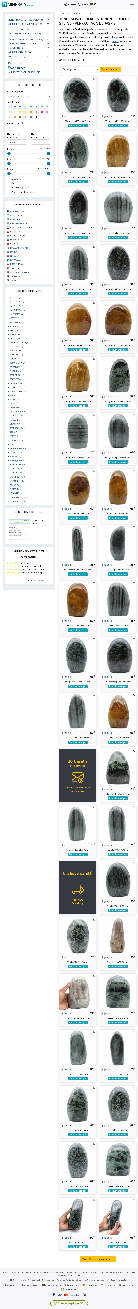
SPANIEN (15, 231)
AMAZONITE (17, 301)
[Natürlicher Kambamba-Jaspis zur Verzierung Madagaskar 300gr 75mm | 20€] (77, 94)
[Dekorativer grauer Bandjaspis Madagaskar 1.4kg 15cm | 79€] (77, 991)
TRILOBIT (15, 485)
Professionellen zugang (112, 1272)
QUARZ (15, 444)
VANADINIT (16, 493)
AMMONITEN (17, 310)
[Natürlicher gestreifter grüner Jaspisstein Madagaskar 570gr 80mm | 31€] (117, 206)
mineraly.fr (12, 1285)
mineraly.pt (127, 1285)
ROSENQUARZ (17, 460)
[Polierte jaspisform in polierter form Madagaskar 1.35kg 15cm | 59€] (77, 599)
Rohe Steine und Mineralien (25, 19)
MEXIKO (15, 252)
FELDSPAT (16, 367)
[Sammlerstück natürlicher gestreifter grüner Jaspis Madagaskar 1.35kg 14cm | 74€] (117, 823)
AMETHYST (16, 306)
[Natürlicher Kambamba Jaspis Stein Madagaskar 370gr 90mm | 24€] (77, 150)
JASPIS (14, 399)
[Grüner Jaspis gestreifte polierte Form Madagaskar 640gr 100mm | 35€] (77, 262)
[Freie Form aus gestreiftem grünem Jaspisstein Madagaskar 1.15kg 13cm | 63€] (117, 599)
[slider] (9, 153)
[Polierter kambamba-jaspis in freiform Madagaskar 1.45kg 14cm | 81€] (117, 991)
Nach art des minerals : (13, 136)
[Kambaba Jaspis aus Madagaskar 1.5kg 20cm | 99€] (117, 1215)
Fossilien (15, 47)
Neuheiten (14, 64)
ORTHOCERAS (17, 428)
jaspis (67, 116)
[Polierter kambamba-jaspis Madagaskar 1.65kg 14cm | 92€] (117, 1159)
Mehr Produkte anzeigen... (98, 1259)
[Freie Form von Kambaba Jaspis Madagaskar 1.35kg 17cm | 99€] (77, 1215)
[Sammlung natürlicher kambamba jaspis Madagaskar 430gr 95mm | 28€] (77, 206)
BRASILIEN (17, 219)
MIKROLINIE (17, 424)
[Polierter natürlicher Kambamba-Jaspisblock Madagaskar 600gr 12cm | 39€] (117, 262)
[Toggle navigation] (132, 4)
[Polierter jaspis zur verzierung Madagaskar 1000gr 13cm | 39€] (77, 374)
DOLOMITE (16, 354)
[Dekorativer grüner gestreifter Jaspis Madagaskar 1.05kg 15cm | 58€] (117, 542)
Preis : (10, 149)
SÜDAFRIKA (16, 276)
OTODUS (15, 432)
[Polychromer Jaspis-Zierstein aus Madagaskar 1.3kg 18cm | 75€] (117, 935)
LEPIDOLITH (16, 415)
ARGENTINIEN (18, 215)
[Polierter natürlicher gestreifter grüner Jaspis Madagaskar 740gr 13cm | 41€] (77, 430)
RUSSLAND (16, 264)
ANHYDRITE (16, 314)
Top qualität (16, 68)
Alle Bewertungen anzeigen (35, 580)
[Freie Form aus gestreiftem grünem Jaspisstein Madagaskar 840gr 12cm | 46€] (117, 430)
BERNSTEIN (17, 334)
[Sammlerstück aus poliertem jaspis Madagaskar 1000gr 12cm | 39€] (77, 318)
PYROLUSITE (17, 440)
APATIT (14, 318)
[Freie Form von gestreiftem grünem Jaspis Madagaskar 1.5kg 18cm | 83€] (77, 1047)
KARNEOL (15, 403)
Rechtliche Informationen (30, 1272)
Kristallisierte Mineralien (25, 39)
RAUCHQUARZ (18, 448)
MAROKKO (17, 243)
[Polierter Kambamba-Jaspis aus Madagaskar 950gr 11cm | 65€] (117, 655)
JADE (13, 395)
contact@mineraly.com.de (91, 1280)
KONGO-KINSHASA (20, 223)
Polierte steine (19, 29)
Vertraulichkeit (51, 1272)
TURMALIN (16, 489)
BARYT (14, 330)
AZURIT (14, 326)
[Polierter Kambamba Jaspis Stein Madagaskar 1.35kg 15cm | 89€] (117, 1103)
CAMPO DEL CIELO (19, 342)
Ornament (78, 13)
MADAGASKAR (19, 247)
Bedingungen (9, 1272)
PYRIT (14, 436)
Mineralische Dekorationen (26, 23)
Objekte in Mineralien (23, 43)
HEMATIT (15, 387)
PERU (14, 256)
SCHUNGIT (16, 468)
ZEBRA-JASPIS (18, 501)
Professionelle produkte (25, 72)
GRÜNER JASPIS (18, 383)
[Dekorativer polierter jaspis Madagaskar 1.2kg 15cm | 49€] (117, 486)
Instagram (49, 1280)
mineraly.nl (109, 1285)
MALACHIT (16, 420)
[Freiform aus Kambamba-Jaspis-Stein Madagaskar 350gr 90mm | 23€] (117, 94)
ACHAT (15, 297)
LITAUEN (16, 239)
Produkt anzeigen (77, 125)
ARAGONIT (16, 322)
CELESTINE (16, 346)
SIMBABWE (16, 280)
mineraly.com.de (53, 1285)
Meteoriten (16, 56)
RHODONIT (16, 452)
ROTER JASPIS (17, 464)
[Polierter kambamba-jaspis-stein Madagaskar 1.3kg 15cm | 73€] (117, 767)
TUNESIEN (16, 268)
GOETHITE (16, 379)
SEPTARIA (16, 472)
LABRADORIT (17, 411)
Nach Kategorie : (15, 91)
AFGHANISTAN (18, 211)
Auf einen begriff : (16, 123)
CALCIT (15, 338)
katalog (66, 13)
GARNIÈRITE (17, 375)
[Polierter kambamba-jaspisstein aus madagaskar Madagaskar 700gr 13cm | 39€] (117, 374)
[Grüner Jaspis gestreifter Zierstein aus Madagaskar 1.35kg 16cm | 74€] (77, 823)
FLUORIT (15, 371)
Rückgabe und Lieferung (86, 1272)
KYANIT (14, 407)
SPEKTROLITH (17, 477)
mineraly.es (91, 1285)
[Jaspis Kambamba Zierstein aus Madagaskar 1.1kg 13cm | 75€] (117, 879)
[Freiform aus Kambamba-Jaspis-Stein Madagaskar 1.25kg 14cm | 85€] (77, 1103)
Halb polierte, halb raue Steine (27, 33)
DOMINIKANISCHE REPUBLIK (24, 227)
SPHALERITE (17, 481)
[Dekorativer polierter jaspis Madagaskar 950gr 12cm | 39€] (117, 318)
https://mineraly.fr (119, 1280)
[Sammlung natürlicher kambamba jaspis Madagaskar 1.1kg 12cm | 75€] (77, 935)
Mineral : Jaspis (109, 69)
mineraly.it (73, 1285)
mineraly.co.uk (31, 1285)
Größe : (10, 169)
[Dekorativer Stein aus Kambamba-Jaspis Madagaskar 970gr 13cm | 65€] (77, 655)
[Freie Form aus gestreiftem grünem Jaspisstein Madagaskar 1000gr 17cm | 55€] (77, 542)
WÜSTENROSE (18, 497)
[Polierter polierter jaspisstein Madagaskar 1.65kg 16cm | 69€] (117, 711)
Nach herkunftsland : (38, 136)
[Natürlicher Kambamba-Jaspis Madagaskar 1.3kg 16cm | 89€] (77, 1159)
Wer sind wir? (66, 1272)
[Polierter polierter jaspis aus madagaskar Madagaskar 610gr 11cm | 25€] (117, 150)
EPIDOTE (15, 358)
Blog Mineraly (19, 1280)
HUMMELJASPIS (18, 391)
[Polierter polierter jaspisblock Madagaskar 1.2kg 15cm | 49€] (77, 486)
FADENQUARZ (17, 363)
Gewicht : (11, 159)
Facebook (35, 1280)
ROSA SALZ (16, 456)
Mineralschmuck (20, 52)
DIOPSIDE (15, 350)
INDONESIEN (17, 235)
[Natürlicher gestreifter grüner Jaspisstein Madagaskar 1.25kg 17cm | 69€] (77, 711)
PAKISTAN (16, 260)
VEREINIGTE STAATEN (21, 272)
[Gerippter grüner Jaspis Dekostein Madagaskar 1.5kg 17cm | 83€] (117, 1047)
